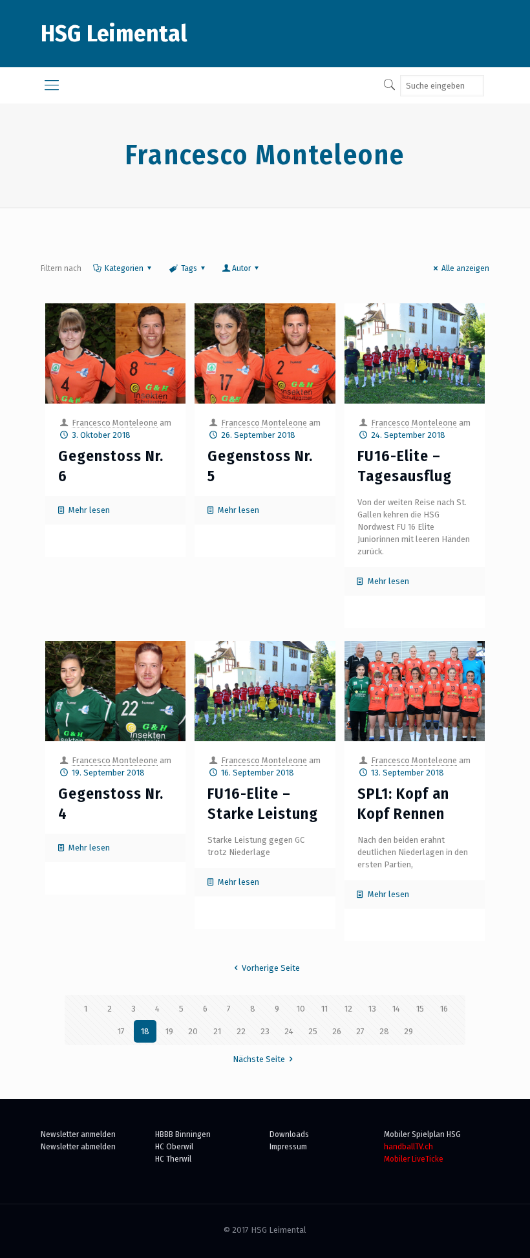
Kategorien (124, 268)
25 (312, 1031)
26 (336, 1031)
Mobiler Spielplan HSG (422, 1134)
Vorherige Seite (271, 968)
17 (121, 1031)
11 (324, 1009)
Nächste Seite (259, 1059)
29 (408, 1031)
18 (145, 1031)
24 (288, 1031)
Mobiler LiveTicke (413, 1159)
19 (169, 1031)
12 (348, 1009)
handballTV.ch (408, 1146)
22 (241, 1031)
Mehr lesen (89, 510)
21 (217, 1031)
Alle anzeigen (465, 268)
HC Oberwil (174, 1146)
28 (384, 1031)
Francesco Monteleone (115, 423)
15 (420, 1009)
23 (265, 1031)
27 (360, 1031)
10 (301, 1009)
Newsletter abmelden (78, 1146)
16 (444, 1009)
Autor (241, 268)
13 (372, 1009)
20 (193, 1031)
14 (396, 1009)
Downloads (289, 1134)
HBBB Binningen (183, 1134)
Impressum (288, 1146)
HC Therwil (173, 1159)
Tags (189, 268)
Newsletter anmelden (78, 1134)
